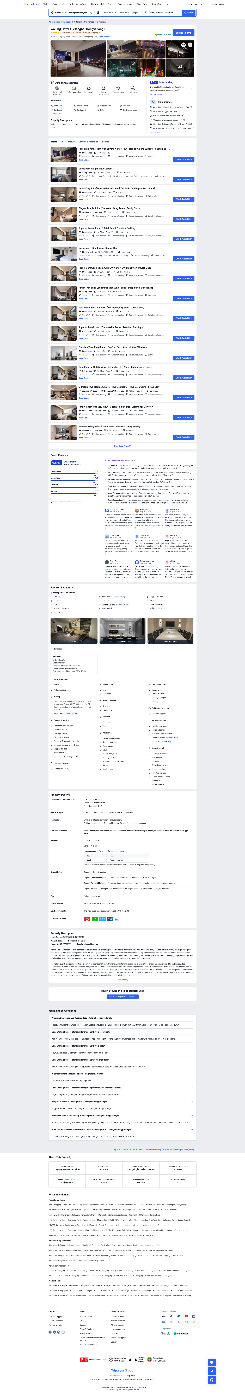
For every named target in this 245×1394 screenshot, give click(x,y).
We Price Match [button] (164, 35)
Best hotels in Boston (77, 1296)
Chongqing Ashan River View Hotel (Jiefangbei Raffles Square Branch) (162, 1220)
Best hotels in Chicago (120, 1291)
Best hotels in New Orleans (181, 1291)
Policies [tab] (105, 142)
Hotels (125, 1150)
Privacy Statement (87, 1333)
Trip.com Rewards (118, 1321)
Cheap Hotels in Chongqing (122, 1270)
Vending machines (110, 758)
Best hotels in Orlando (96, 1296)
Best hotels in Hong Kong (79, 1285)
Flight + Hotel (97, 4)
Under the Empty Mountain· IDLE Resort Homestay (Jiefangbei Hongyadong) (79, 1235)
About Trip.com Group (88, 1345)
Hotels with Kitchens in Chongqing (159, 1276)
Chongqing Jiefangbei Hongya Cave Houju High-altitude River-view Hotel (122, 1210)
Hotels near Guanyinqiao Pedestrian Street (65, 1250)
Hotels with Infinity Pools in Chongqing (96, 1276)
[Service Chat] (212, 1380)
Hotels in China (136, 1150)
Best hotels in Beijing (141, 1285)
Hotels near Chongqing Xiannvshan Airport (134, 1255)
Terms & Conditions (87, 1329)
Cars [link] (64, 4)
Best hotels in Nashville (57, 1296)
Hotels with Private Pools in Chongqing (63, 1276)
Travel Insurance (125, 4)
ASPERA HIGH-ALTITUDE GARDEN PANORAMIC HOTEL (134, 1235)
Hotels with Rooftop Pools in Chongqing (175, 1270)
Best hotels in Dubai (102, 1291)
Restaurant (154, 601)
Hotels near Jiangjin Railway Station (62, 1261)
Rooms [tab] (54, 142)
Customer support (55, 1317)
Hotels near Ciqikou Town (81, 1255)
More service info (55, 1325)
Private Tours (142, 4)
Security (114, 1342)
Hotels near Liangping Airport (104, 1255)
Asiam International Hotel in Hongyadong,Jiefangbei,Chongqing (141, 1225)
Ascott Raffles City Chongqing (128, 1230)
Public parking (107, 597)
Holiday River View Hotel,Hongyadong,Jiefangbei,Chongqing (166, 1230)
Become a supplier (118, 1338)
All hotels (114, 1333)
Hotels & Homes (31, 4)
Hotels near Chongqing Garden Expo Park (98, 1245)
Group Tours (157, 4)
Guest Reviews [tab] (68, 142)
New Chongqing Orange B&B (59, 1205)
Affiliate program (117, 1325)
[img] (78, 58)
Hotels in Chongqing (153, 1150)
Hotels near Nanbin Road (127, 1245)
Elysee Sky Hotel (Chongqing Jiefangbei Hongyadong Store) (72, 1215)
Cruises (111, 4)
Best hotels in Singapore (58, 1291)
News (82, 1321)
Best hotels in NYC (181, 1285)
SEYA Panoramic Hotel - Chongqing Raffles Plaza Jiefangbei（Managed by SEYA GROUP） (84, 1220)
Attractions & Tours (78, 4)
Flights (46, 4)
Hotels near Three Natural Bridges (97, 1250)
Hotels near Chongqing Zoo (150, 1245)
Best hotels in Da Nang (182, 1296)
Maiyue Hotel (127, 1220)
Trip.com (116, 1150)
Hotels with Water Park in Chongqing (128, 1276)
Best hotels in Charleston (138, 1296)
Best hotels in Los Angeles (160, 1296)
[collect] (212, 1362)
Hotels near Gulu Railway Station (91, 1261)
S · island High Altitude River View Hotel (122, 1205)
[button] (168, 4)
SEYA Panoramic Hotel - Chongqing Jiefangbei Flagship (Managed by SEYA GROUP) (81, 1230)
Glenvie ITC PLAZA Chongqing (165, 1210)
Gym (55, 597)
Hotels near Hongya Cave (58, 1255)
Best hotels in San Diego (141, 1291)
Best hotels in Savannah (116, 1296)
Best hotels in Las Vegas (101, 1285)
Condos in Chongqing (56, 1270)
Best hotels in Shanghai (57, 1285)
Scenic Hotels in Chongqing (146, 1270)
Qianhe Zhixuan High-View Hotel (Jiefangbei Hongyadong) (163, 1205)
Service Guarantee (55, 1321)
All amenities (56, 114)
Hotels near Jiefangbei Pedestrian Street (64, 1245)
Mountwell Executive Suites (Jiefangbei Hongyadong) (69, 1210)
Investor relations (118, 1317)
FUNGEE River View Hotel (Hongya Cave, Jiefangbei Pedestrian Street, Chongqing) (81, 1225)
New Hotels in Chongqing (99, 1270)
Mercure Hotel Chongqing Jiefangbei (112, 1215)
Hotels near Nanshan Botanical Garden (158, 1250)
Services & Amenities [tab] (88, 142)
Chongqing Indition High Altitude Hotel (88, 1205)
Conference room (108, 604)
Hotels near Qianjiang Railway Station (168, 1255)
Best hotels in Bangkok (122, 1285)
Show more (55, 127)
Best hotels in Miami (161, 1291)
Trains (55, 4)
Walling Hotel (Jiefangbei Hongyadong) (78, 29)
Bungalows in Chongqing (77, 1270)
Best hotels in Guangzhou (162, 1285)
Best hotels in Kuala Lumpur (81, 1291)
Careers (82, 1325)
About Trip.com (86, 1317)
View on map (155, 133)
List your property (118, 1329)
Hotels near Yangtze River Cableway (127, 1250)
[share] (212, 1371)
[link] (195, 4)
